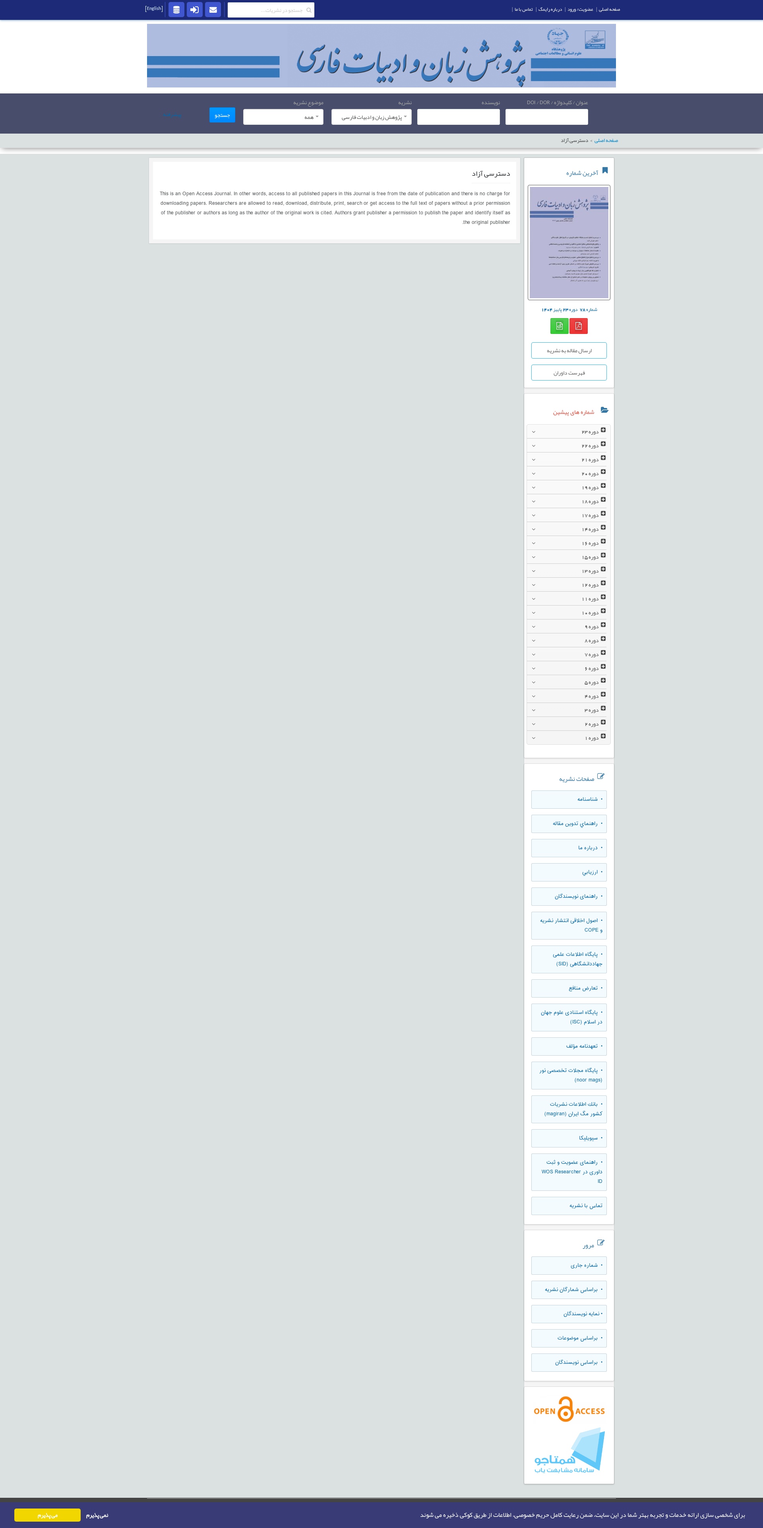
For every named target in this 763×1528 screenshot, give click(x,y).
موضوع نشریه (308, 102)
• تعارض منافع (585, 988)
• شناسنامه (589, 799)
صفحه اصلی (606, 140)
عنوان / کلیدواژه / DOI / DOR (557, 102)
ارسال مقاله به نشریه (569, 350)
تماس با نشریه (585, 1206)
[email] (213, 9)
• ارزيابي (592, 872)
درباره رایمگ (550, 9)
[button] (417, 1515)
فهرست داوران (569, 372)
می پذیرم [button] (48, 1515)
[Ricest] (176, 9)
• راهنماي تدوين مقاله (577, 823)
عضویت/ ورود (580, 9)
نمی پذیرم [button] (97, 1515)
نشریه (405, 102)
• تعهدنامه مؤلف (584, 1046)
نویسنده (491, 102)
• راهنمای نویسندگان (578, 896)
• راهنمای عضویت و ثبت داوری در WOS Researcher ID (572, 1172)
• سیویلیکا (590, 1138)
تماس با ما (524, 9)
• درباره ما (590, 848)
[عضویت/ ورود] (195, 9)
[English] (154, 8)
